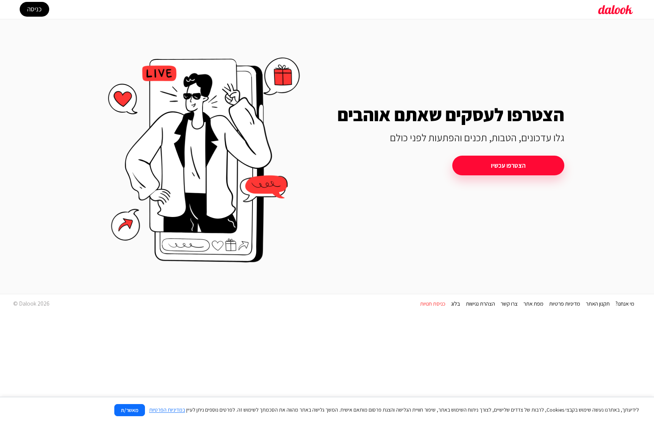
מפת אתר (533, 303)
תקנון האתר (598, 303)
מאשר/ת (130, 410)
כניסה (34, 9)
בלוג (455, 303)
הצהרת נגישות (480, 303)
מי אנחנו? (624, 303)
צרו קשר (509, 303)
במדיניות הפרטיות (167, 409)
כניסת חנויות (432, 303)
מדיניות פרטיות (564, 303)
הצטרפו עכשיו (508, 165)
